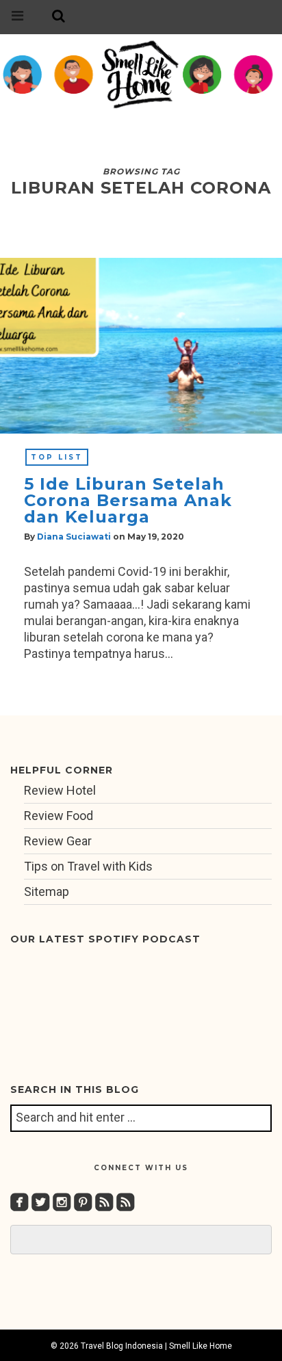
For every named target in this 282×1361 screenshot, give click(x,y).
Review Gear (58, 841)
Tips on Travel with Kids (88, 866)
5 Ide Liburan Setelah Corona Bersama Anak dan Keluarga (128, 500)
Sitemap (46, 891)
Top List (57, 457)
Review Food (58, 815)
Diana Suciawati (74, 536)
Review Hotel (60, 790)
